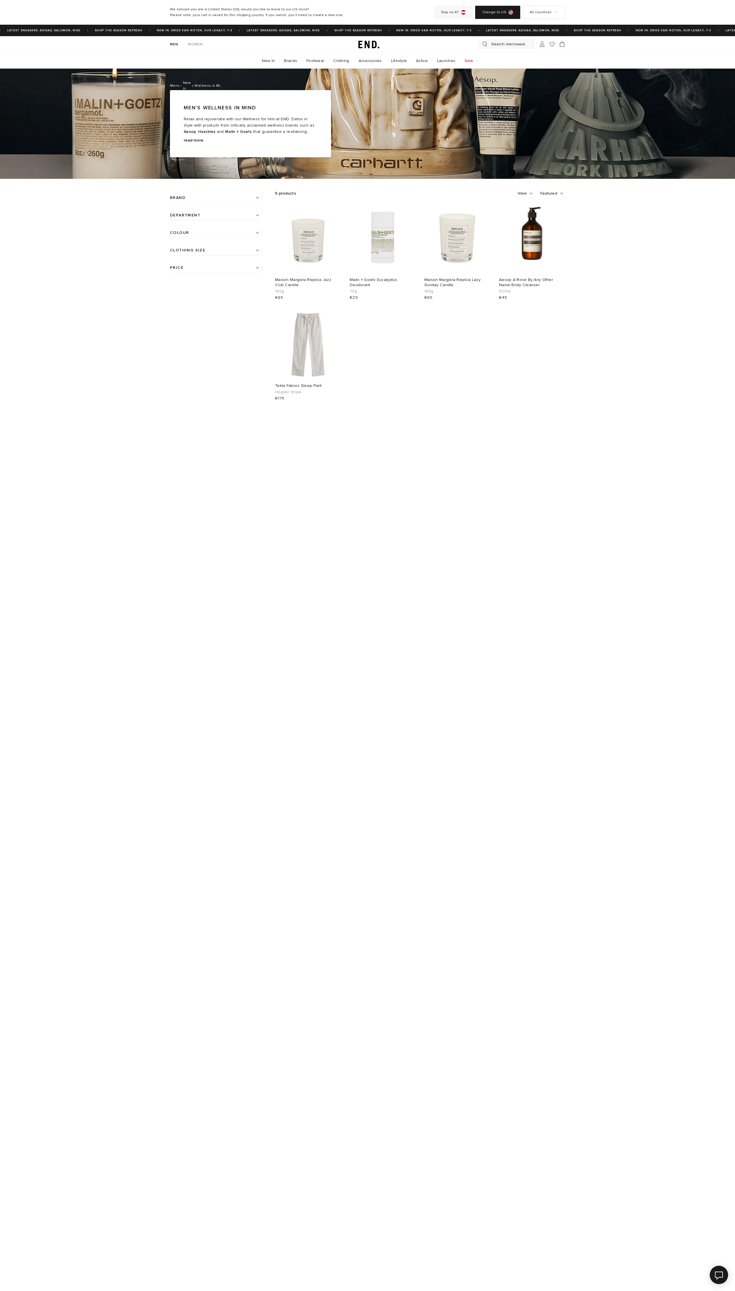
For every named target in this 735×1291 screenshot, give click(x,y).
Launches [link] (446, 60)
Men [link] (174, 44)
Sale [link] (469, 60)
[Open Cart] (562, 44)
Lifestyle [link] (399, 60)
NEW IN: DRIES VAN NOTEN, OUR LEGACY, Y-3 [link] (185, 30)
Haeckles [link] (206, 131)
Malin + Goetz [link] (238, 131)
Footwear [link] (315, 60)
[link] (367, 44)
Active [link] (422, 60)
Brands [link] (290, 60)
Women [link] (195, 44)
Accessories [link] (370, 60)
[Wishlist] (552, 44)
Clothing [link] (341, 60)
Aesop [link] (190, 131)
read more (194, 140)
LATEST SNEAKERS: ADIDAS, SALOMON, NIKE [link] (274, 30)
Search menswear (508, 44)
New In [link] (268, 60)
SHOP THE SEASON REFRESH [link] (109, 30)
